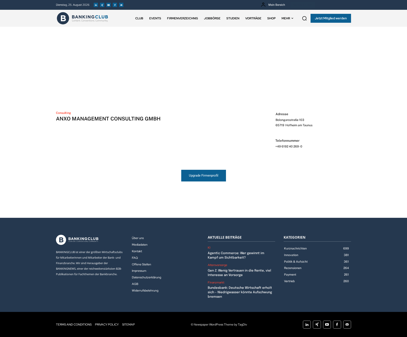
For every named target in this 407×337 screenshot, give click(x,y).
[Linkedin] (96, 5)
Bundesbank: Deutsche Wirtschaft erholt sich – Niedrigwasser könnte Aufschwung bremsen (240, 292)
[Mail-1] (121, 5)
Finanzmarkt (216, 282)
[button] (304, 18)
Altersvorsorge (217, 265)
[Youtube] (108, 5)
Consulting (63, 112)
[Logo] (82, 18)
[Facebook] (115, 5)
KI (209, 247)
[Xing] (102, 5)
